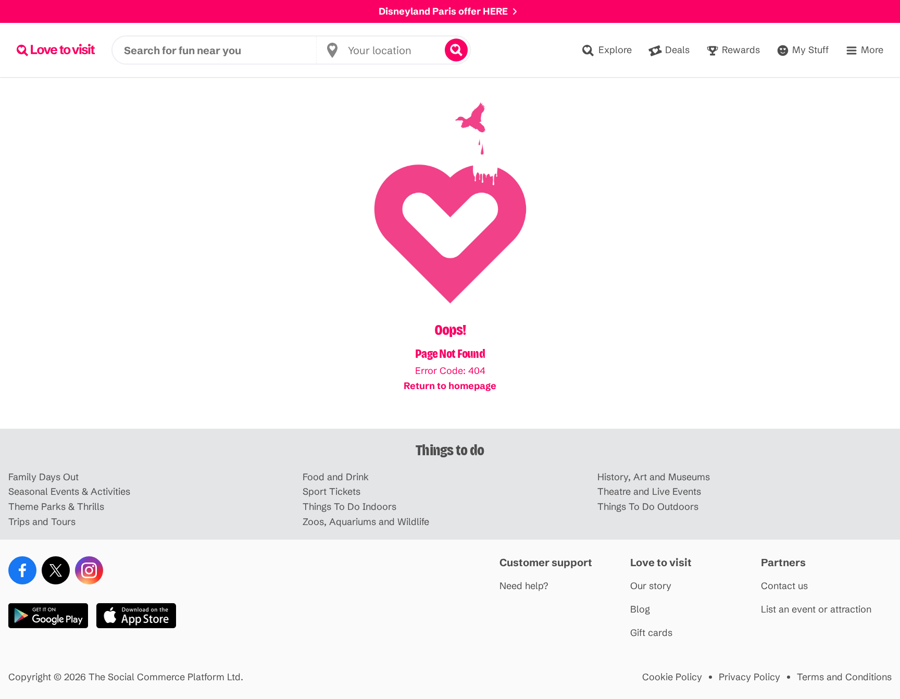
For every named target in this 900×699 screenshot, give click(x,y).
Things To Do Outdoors (647, 507)
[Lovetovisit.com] (56, 50)
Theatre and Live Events (649, 491)
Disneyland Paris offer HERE (443, 11)
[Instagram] (89, 570)
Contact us (784, 586)
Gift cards (651, 633)
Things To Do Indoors (349, 507)
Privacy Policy (749, 677)
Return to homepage (450, 386)
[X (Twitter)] (56, 570)
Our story (650, 586)
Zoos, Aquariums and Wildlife (366, 522)
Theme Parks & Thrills (56, 507)
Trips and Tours (42, 522)
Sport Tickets (331, 491)
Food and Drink (336, 477)
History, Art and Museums (653, 477)
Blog (640, 609)
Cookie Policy (672, 677)
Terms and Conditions (844, 677)
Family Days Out (43, 477)
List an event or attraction (816, 609)
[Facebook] (22, 570)
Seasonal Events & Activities (69, 491)
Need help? (523, 586)
